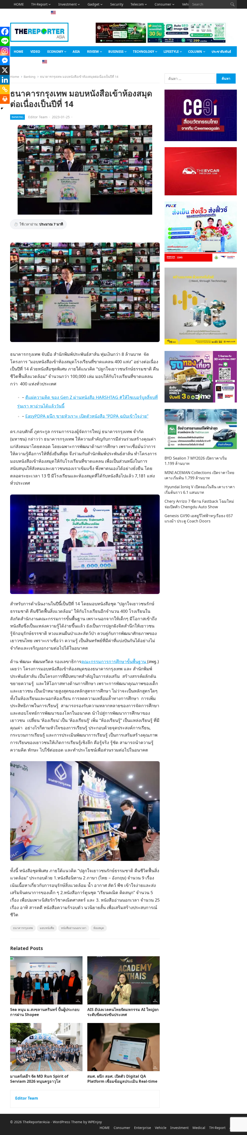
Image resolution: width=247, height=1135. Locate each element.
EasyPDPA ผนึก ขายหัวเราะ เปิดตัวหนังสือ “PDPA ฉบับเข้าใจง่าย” (86, 416)
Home (14, 76)
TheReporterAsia (36, 1122)
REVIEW (93, 51)
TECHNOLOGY (143, 51)
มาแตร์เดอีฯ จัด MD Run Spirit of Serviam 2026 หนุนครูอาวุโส (39, 1079)
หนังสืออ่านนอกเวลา (73, 928)
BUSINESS (116, 51)
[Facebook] (5, 31)
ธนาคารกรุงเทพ (23, 928)
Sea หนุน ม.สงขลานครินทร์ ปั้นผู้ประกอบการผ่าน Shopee (44, 1012)
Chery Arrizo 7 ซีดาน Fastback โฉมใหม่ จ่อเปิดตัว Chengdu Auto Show (199, 504)
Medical (198, 1127)
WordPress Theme (67, 1122)
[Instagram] (5, 51)
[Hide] (2, 108)
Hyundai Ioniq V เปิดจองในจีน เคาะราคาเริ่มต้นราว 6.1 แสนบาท (200, 489)
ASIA (17, 13)
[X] (5, 70)
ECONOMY (55, 51)
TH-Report (39, 4)
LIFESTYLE (171, 51)
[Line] (5, 41)
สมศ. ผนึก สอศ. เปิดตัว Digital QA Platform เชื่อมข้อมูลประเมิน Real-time (122, 1079)
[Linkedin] (5, 80)
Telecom (137, 4)
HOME (19, 4)
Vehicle (160, 1127)
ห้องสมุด (98, 928)
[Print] (5, 99)
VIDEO (35, 51)
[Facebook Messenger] (5, 60)
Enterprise (142, 1127)
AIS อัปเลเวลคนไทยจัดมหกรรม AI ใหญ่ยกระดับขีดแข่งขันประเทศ (123, 1012)
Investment (67, 4)
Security (116, 4)
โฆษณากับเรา (23, 62)
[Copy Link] (5, 89)
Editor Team (38, 117)
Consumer (163, 4)
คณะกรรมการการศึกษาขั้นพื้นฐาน (114, 661)
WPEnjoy (95, 1122)
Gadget (93, 4)
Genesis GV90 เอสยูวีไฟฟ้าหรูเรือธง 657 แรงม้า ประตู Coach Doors (199, 518)
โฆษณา (34, 13)
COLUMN (195, 51)
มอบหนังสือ (47, 928)
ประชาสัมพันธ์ (221, 51)
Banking (29, 76)
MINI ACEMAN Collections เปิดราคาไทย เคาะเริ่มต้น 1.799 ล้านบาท (199, 475)
